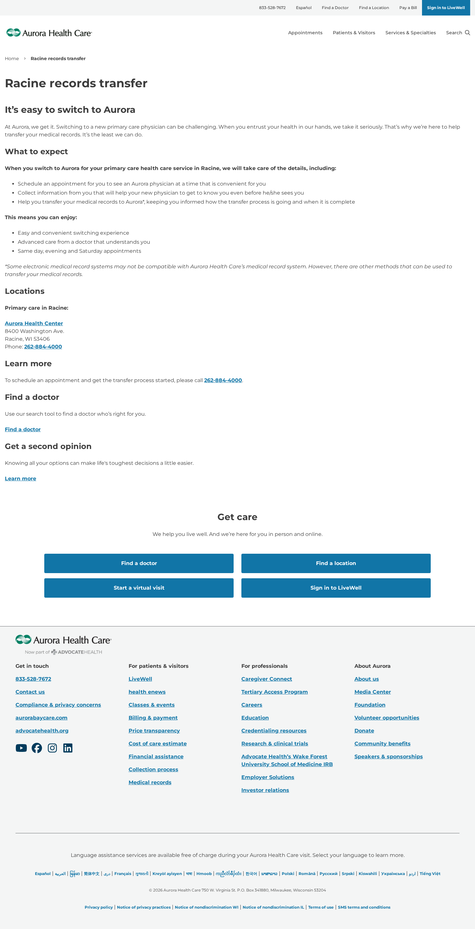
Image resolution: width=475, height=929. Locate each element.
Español (303, 7)
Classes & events (152, 705)
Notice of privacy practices (144, 907)
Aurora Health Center (34, 323)
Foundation (369, 705)
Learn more (20, 478)
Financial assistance (156, 756)
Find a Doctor (335, 7)
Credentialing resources (274, 731)
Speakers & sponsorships (388, 756)
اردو (412, 873)
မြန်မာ (75, 873)
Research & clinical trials (274, 744)
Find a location (336, 563)
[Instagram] (52, 749)
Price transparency (154, 731)
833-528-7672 (272, 7)
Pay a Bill (408, 7)
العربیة (60, 873)
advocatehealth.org (42, 731)
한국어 (251, 873)
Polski (288, 873)
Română (307, 873)
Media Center (372, 692)
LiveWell (140, 679)
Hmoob (204, 873)
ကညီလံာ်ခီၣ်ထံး (228, 873)
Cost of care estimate (158, 744)
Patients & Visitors (354, 33)
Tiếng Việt (430, 873)
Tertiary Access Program (274, 692)
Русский (329, 873)
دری (107, 873)
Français (122, 873)
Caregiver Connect (266, 679)
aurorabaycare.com (42, 718)
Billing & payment (153, 718)
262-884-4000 (43, 347)
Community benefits (382, 744)
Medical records (150, 782)
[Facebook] (37, 749)
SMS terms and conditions (364, 907)
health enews (147, 692)
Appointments (305, 33)
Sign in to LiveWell (446, 7)
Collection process (153, 769)
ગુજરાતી (141, 873)
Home (12, 58)
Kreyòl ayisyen (167, 873)
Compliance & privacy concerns (58, 705)
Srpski (348, 873)
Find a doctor (23, 429)
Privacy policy (99, 907)
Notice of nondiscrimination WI (206, 907)
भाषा (189, 873)
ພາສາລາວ (269, 873)
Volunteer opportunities (386, 718)
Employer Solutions (267, 777)
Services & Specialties (410, 33)
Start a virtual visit (139, 588)
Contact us (30, 692)
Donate (364, 731)
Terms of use (321, 907)
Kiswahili (368, 873)
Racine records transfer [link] (58, 58)
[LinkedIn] (68, 749)
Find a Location (374, 7)
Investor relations (265, 790)
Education (255, 718)
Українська (393, 873)
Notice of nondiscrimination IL (273, 907)
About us (366, 679)
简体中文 (92, 873)
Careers (251, 705)
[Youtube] (21, 749)
